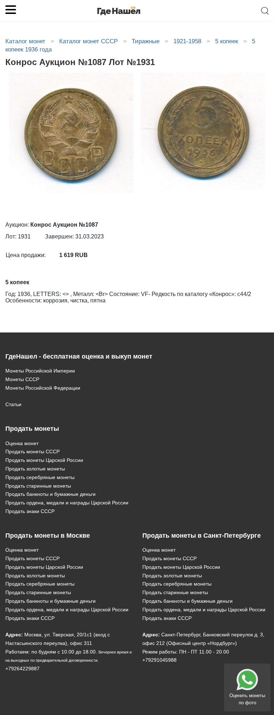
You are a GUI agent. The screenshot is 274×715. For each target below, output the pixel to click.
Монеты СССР (22, 379)
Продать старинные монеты (38, 486)
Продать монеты (32, 428)
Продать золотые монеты (35, 469)
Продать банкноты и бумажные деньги (50, 494)
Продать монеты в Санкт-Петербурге (201, 535)
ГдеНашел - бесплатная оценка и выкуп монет (78, 356)
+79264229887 (22, 668)
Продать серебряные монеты (40, 477)
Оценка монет (22, 443)
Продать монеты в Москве (47, 535)
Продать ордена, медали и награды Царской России (66, 503)
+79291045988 (159, 660)
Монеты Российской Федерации (42, 388)
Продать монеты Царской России (44, 460)
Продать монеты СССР (32, 451)
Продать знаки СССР (30, 511)
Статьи (13, 404)
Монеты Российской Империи (40, 371)
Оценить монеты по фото (247, 699)
